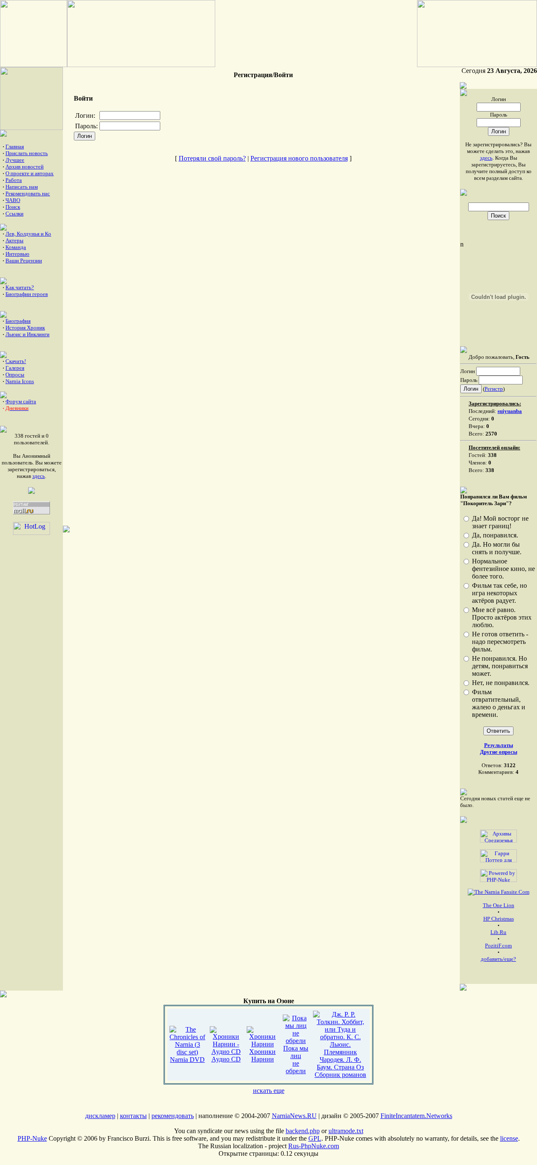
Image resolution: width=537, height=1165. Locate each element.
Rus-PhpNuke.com (313, 1145)
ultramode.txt (345, 1130)
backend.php (303, 1130)
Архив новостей (24, 166)
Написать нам (21, 187)
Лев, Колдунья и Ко (28, 234)
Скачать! (15, 361)
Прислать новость (26, 153)
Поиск (12, 207)
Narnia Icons (19, 381)
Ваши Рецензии (23, 260)
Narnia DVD (187, 1059)
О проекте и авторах (29, 173)
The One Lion (498, 905)
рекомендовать (172, 1115)
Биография (18, 321)
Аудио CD (226, 1059)
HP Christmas (498, 919)
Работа (13, 180)
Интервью (17, 254)
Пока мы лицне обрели (295, 1059)
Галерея (14, 368)
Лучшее (14, 160)
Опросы (14, 374)
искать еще (268, 1090)
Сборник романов (340, 1074)
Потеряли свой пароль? (212, 158)
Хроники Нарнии (262, 1055)
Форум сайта (20, 401)
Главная (14, 146)
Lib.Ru (498, 932)
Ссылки (14, 213)
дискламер (100, 1115)
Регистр (494, 389)
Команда (15, 247)
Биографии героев (26, 294)
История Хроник (25, 327)
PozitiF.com (498, 945)
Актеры (14, 240)
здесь (38, 476)
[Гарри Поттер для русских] (498, 854)
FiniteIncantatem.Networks (416, 1115)
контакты (133, 1115)
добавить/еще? (498, 959)
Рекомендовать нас (27, 193)
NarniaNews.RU (294, 1115)
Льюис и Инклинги (27, 334)
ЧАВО (12, 200)
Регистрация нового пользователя (299, 158)
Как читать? (19, 287)
